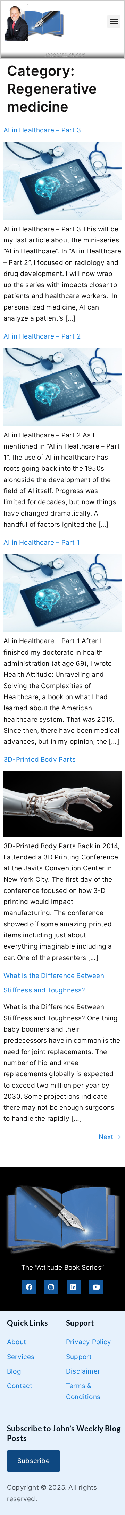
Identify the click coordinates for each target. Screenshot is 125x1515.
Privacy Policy (88, 1342)
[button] (113, 21)
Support (79, 1357)
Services (21, 1357)
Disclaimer (83, 1371)
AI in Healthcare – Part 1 (41, 542)
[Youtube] (96, 1287)
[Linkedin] (74, 1287)
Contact (19, 1386)
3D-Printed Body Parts (39, 760)
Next (110, 1137)
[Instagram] (51, 1287)
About (16, 1342)
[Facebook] (29, 1287)
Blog (14, 1371)
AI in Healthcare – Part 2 (42, 336)
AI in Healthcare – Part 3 (42, 130)
